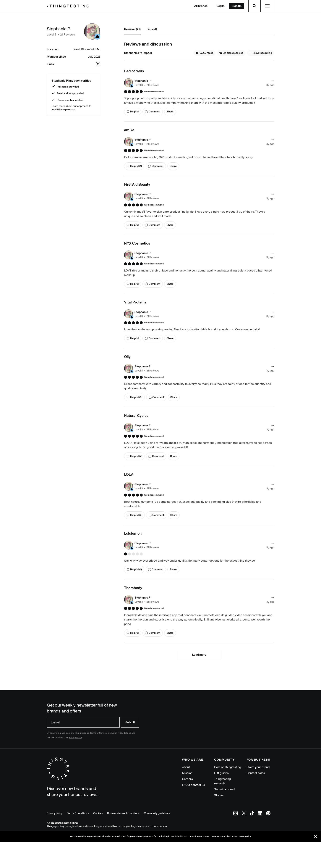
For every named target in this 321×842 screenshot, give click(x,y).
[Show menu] (267, 6)
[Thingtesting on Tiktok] (252, 814)
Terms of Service (98, 733)
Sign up (236, 6)
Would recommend (154, 91)
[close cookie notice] (315, 836)
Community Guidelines (119, 733)
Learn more (58, 106)
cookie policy (244, 836)
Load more (199, 655)
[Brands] (69, 6)
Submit (130, 722)
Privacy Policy (75, 737)
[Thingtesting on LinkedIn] (260, 814)
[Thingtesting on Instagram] (235, 814)
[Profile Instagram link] (98, 64)
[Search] (254, 6)
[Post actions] (272, 81)
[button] (204, 53)
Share (170, 111)
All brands (200, 6)
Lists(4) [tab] (152, 29)
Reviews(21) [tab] (132, 29)
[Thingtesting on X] (243, 814)
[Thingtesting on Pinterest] (268, 814)
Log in (221, 6)
